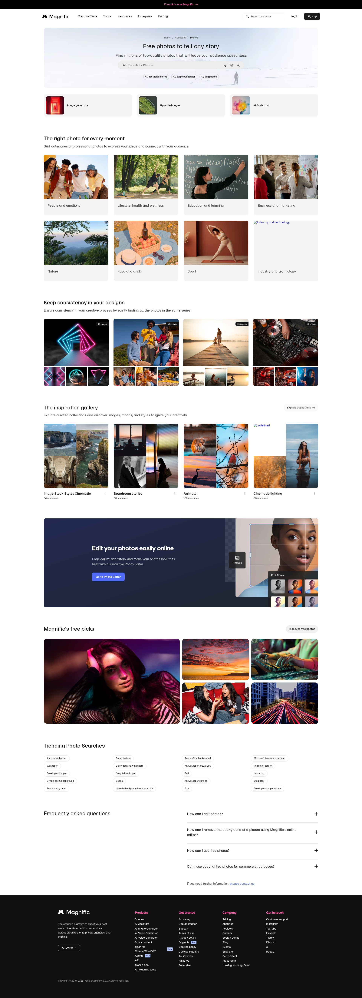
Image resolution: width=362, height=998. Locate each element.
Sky (187, 788)
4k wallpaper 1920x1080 (198, 765)
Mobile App (142, 965)
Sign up (312, 16)
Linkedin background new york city (134, 788)
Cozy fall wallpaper (126, 773)
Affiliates (184, 960)
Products (141, 912)
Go (52, 716)
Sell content (229, 956)
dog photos (211, 76)
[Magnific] (74, 913)
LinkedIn (271, 933)
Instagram (272, 924)
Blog (225, 942)
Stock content (143, 942)
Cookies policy (187, 947)
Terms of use (186, 933)
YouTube (271, 928)
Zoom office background (198, 758)
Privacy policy (187, 937)
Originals (187, 942)
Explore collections (299, 407)
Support (183, 928)
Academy (184, 919)
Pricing (163, 16)
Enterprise (185, 965)
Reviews (227, 928)
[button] (69, 948)
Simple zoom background (60, 780)
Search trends (230, 937)
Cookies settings (189, 951)
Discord (270, 942)
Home (167, 37)
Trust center (186, 956)
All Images (180, 37)
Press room (229, 960)
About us (227, 924)
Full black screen (263, 765)
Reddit (270, 951)
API (137, 960)
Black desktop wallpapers (129, 765)
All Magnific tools (145, 969)
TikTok (270, 937)
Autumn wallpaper (57, 758)
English (69, 947)
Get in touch (275, 912)
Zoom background (56, 788)
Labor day (259, 773)
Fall (187, 773)
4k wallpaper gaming (196, 780)
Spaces (139, 919)
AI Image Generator (147, 928)
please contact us (242, 884)
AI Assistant (142, 924)
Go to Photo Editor (108, 577)
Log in (294, 16)
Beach (119, 780)
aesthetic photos (158, 76)
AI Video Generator (146, 933)
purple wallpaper (186, 76)
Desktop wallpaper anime (267, 788)
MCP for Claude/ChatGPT (153, 949)
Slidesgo (227, 951)
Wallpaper (52, 765)
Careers (227, 933)
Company (229, 912)
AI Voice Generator (146, 937)
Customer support (277, 919)
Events (226, 947)
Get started (187, 912)
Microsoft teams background (269, 758)
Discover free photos (302, 629)
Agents (142, 955)
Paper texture (123, 758)
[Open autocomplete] (123, 65)
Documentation (188, 924)
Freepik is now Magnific (179, 4)
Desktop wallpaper (57, 773)
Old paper (259, 780)
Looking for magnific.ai (235, 965)
